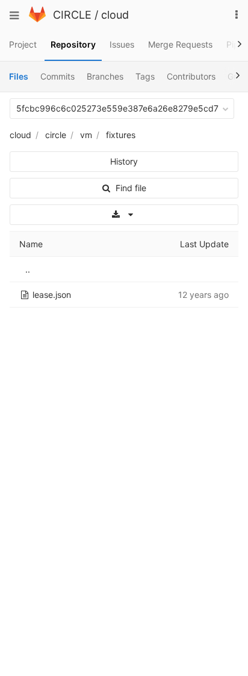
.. (27, 269)
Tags (145, 76)
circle (55, 135)
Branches (105, 76)
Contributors (191, 76)
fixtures (120, 135)
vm (86, 135)
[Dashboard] (37, 19)
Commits (57, 76)
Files (18, 76)
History (124, 161)
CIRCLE (72, 14)
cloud (115, 14)
